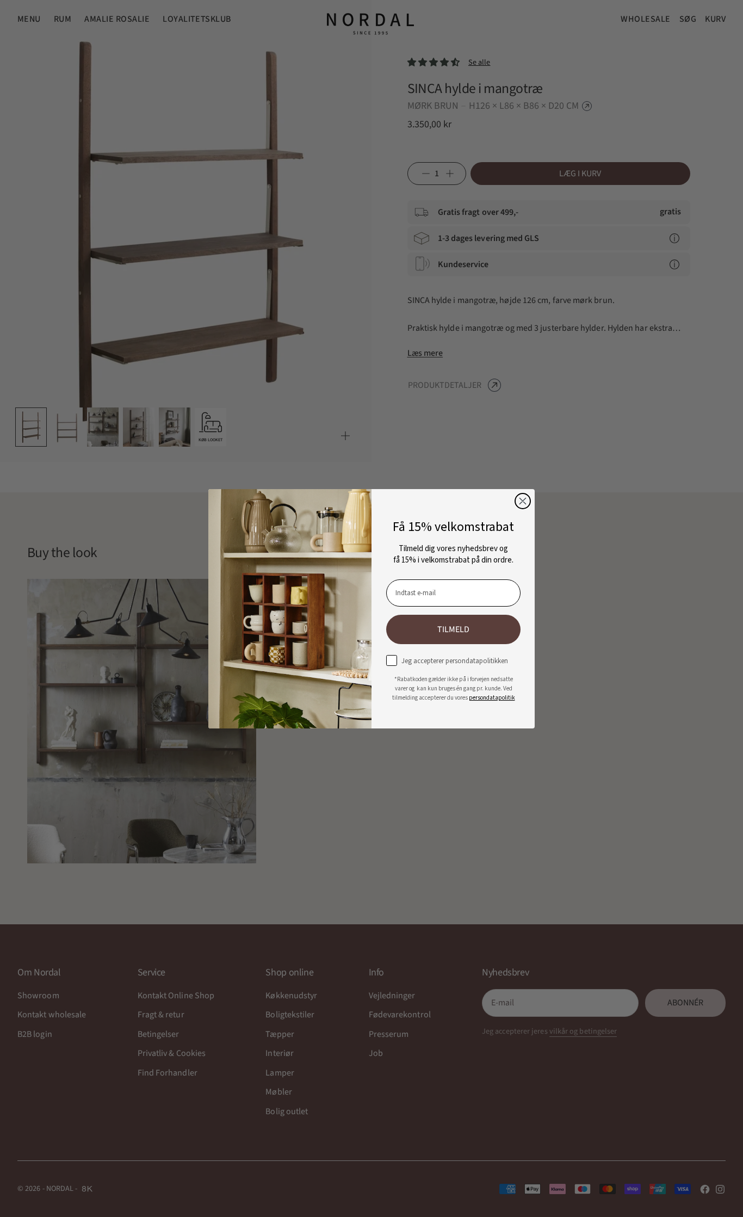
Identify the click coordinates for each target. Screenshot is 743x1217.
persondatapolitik (492, 698)
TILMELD (453, 629)
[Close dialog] (522, 501)
